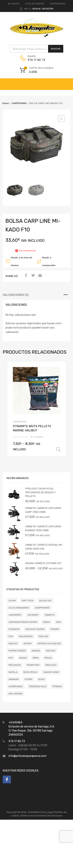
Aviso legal (47, 812)
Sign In (36, 8)
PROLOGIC (51, 665)
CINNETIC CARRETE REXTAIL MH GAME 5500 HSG (43, 546)
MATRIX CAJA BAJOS (49, 643)
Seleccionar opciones (58, 449)
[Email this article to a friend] (39, 275)
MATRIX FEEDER (17, 650)
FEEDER (54, 629)
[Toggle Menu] (68, 82)
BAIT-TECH (27, 600)
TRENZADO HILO (37, 686)
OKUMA (23, 657)
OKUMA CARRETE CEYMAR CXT (43, 563)
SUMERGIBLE (16, 686)
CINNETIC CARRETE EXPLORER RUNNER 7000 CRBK (43, 528)
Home (5, 103)
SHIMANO (14, 679)
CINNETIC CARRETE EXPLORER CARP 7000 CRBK (43, 510)
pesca (48, 657)
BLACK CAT (45, 600)
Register (47, 8)
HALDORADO (26, 636)
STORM (28, 679)
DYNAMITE (14, 629)
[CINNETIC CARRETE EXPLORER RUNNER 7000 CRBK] (14, 539)
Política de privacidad (33, 815)
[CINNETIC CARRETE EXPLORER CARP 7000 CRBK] (14, 520)
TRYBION (57, 686)
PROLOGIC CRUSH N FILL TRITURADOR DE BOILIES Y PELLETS (40, 492)
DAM (58, 622)
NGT (11, 657)
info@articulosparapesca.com (28, 756)
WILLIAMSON (15, 693)
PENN (36, 657)
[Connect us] (7, 779)
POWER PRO (33, 665)
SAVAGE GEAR (51, 672)
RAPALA (13, 672)
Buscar (55, 48)
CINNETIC (50, 615)
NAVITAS (50, 650)
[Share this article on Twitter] (32, 275)
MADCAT (13, 643)
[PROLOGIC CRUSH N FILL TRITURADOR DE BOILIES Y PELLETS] (14, 501)
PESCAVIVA (15, 665)
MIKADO (36, 650)
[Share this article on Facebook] (25, 275)
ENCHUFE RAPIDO (35, 629)
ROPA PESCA (30, 672)
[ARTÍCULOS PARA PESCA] (36, 36)
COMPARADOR (57, 3)
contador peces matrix (23, 622)
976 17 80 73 (36, 60)
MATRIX (28, 643)
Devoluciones (54, 815)
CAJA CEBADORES (19, 607)
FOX (11, 636)
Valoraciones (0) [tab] (16, 295)
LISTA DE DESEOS (34, 3)
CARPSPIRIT (15, 615)
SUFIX (41, 679)
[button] (61, 118)
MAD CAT (43, 636)
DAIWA (46, 622)
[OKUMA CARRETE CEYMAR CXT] (14, 575)
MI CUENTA (13, 3)
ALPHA (12, 600)
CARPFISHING (19, 103)
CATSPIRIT (33, 615)
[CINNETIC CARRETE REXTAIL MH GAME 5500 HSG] (14, 557)
